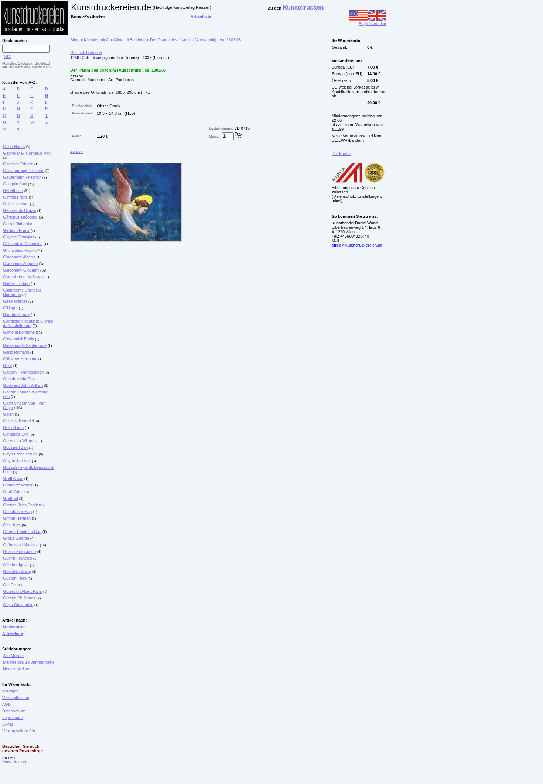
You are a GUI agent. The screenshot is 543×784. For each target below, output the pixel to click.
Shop (74, 40)
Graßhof (10, 498)
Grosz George (16, 538)
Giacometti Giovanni (21, 270)
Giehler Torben (16, 283)
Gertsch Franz (16, 230)
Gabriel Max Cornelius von (27, 153)
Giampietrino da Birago (23, 277)
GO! (7, 56)
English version (372, 23)
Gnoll (7, 365)
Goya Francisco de (20, 454)
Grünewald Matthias (21, 545)
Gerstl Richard (16, 223)
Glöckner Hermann (20, 359)
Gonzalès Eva (15, 434)
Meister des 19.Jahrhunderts (29, 662)
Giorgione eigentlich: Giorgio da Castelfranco (28, 323)
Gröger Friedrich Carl (22, 531)
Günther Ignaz (16, 565)
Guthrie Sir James (19, 598)
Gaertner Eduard (18, 164)
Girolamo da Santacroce (25, 345)
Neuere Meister (17, 669)
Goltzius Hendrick (19, 421)
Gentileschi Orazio (19, 210)
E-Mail (7, 724)
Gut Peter (11, 584)
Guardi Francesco (19, 551)
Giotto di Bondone (19, 332)
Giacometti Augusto (20, 263)
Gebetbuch (13, 190)
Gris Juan (12, 525)
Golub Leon (13, 427)
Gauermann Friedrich (22, 177)
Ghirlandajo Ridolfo (20, 250)
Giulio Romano (16, 352)
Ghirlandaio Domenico (22, 243)
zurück (76, 151)
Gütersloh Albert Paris (22, 591)
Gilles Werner (15, 301)
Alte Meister (13, 655)
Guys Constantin (18, 604)
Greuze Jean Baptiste (22, 505)
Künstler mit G (96, 40)
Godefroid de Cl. (17, 378)
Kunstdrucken (14, 762)
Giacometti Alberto (19, 257)
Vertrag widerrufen (18, 731)
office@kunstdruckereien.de (357, 245)
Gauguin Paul (15, 184)
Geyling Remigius (18, 237)
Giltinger (10, 308)
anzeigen (10, 691)
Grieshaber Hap (17, 511)
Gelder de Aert (16, 204)
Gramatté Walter (18, 485)
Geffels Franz (15, 197)
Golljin (8, 414)
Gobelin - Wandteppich (23, 372)
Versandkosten (15, 697)
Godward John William (23, 385)
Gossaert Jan (15, 447)
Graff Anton (13, 478)
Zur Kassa (341, 153)
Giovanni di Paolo (18, 339)
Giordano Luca (16, 314)
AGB (6, 704)
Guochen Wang (17, 571)
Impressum (12, 717)
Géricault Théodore (20, 217)
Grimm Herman (17, 518)
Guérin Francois (17, 558)
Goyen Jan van (17, 460)
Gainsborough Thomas (23, 170)
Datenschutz (13, 711)
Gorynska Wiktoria (20, 441)
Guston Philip (15, 578)
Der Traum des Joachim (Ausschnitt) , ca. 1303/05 (195, 40)
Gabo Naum (14, 146)
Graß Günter (14, 491)
